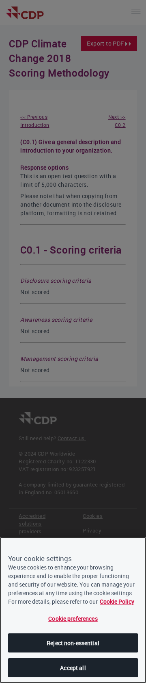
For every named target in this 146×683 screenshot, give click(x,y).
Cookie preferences (73, 618)
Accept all (73, 668)
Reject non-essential (73, 643)
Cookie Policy (117, 601)
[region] (73, 610)
